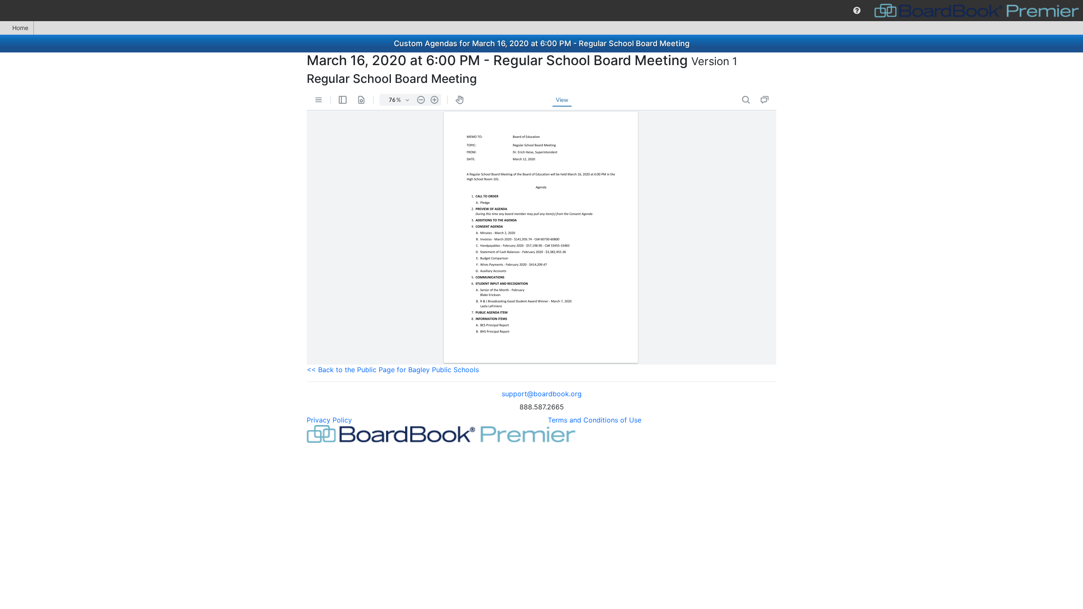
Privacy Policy (329, 420)
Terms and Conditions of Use (594, 420)
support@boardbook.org (542, 394)
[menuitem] (856, 10)
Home (20, 27)
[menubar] (541, 10)
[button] (857, 10)
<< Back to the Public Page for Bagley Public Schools (393, 369)
